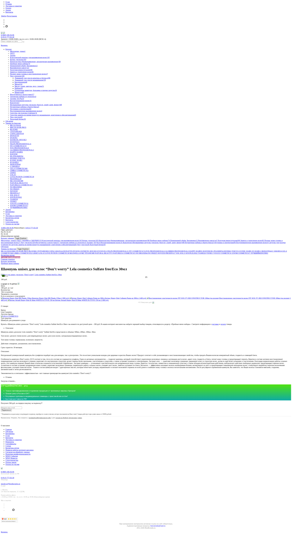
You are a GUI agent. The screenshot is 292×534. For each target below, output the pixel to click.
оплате (223, 324)
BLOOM (32, 251)
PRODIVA (171, 253)
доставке (215, 324)
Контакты (9, 12)
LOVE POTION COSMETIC (57, 253)
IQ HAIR (256, 251)
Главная (8, 429)
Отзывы (8, 4)
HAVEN (206, 251)
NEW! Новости (11, 458)
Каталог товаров (7, 238)
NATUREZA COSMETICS (124, 253)
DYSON (76, 251)
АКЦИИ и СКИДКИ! (32, 240)
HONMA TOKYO (231, 251)
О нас (7, 2)
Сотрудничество (11, 460)
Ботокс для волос (90, 240)
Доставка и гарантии (13, 6)
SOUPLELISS (192, 253)
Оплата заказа (10, 462)
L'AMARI (277, 251)
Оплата (8, 8)
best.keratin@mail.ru (157, 526)
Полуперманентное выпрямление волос (252, 243)
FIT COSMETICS (137, 251)
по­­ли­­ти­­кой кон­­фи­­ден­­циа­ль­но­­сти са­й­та (40, 417)
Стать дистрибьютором (10, 257)
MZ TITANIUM (87, 253)
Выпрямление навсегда (207, 240)
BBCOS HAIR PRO (20, 251)
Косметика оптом (7, 255)
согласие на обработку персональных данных (69, 417)
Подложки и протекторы (225, 243)
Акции (8, 10)
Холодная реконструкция (229, 240)
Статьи (8, 446)
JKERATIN (266, 251)
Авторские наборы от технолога (73, 243)
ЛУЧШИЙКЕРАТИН (259, 253)
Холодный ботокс (98, 245)
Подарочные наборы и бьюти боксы (199, 243)
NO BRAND (142, 253)
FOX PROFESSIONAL (155, 251)
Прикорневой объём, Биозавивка (184, 240)
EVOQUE (102, 251)
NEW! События (11, 456)
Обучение (5, 247)
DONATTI (67, 251)
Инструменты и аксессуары (47, 243)
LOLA (42, 253)
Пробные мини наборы (160, 240)
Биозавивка (9, 434)
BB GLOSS (6, 251)
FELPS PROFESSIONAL (118, 251)
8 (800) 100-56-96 (7, 35)
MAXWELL (75, 253)
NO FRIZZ (152, 253)
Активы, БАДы (93, 243)
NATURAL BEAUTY (104, 253)
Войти (3, 16)
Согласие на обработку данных (17, 452)
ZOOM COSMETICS (241, 253)
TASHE (202, 253)
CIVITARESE (42, 251)
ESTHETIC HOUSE (89, 251)
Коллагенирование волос (111, 243)
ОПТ (19, 240)
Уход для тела (83, 245)
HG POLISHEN (217, 251)
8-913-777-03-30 (31, 228)
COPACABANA (56, 251)
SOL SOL (180, 253)
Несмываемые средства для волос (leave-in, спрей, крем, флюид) (158, 243)
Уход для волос (28, 243)
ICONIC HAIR (245, 251)
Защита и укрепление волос (252, 240)
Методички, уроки (8, 240)
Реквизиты (9, 442)
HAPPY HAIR (195, 251)
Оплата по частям (12, 464)
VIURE (209, 253)
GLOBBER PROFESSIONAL (177, 251)
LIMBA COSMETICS (23, 253)
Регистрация (12, 16)
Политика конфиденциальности (17, 454)
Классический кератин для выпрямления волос (62, 240)
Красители (127, 243)
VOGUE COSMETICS (222, 253)
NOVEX (161, 253)
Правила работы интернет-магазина (19, 450)
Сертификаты (10, 444)
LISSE (35, 253)
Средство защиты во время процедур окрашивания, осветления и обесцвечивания (44, 245)
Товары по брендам (8, 249)
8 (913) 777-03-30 (7, 37)
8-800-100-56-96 (7, 228)
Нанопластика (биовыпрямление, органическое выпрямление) (124, 240)
